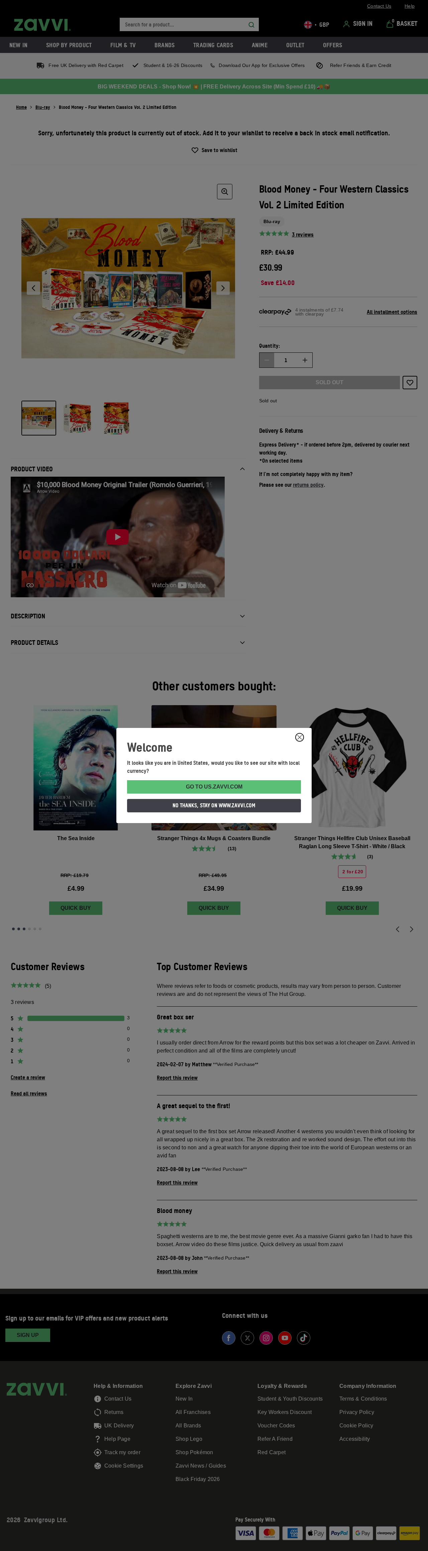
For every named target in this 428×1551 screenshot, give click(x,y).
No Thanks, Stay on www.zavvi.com (214, 805)
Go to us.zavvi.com (214, 787)
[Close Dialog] (300, 737)
